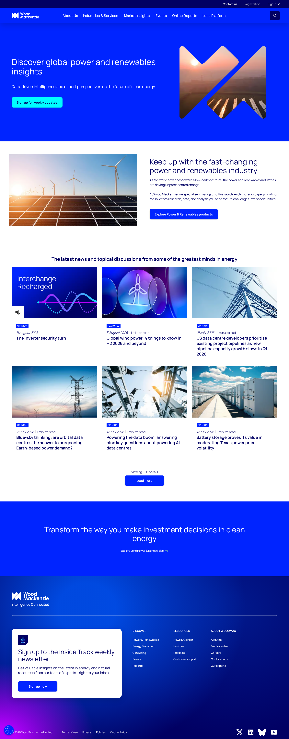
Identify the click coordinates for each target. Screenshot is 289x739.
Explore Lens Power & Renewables (142, 550)
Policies (101, 732)
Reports (138, 666)
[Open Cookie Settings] (9, 730)
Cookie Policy (118, 732)
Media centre (219, 646)
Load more (144, 480)
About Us (70, 15)
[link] (144, 599)
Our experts (218, 666)
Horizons (178, 646)
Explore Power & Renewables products (184, 214)
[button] (275, 15)
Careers (216, 653)
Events (161, 15)
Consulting (139, 653)
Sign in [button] (274, 4)
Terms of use (70, 732)
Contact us (230, 4)
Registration (252, 4)
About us (216, 640)
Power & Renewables (146, 640)
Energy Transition (143, 646)
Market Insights (137, 15)
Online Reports (184, 15)
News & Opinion (183, 640)
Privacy (86, 732)
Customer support (184, 659)
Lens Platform (214, 15)
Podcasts (179, 653)
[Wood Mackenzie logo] (25, 15)
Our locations (219, 659)
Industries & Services (100, 15)
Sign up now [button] (38, 686)
